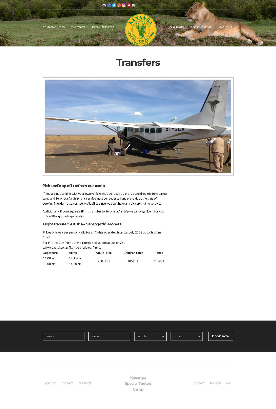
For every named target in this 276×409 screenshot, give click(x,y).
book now (220, 336)
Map (228, 383)
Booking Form (201, 27)
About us (225, 27)
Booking (215, 383)
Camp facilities (54, 27)
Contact (199, 383)
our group (85, 383)
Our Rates (177, 27)
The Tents (78, 27)
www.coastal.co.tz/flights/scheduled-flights (72, 247)
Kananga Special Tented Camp (138, 383)
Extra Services (103, 27)
